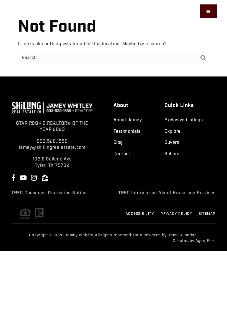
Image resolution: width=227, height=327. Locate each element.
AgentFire (205, 240)
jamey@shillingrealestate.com (52, 147)
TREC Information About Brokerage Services (167, 192)
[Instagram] (35, 177)
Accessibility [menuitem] (140, 213)
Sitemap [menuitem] (207, 213)
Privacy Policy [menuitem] (176, 213)
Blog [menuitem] (118, 142)
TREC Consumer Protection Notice (48, 192)
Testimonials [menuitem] (127, 131)
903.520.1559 (52, 141)
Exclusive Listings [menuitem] (183, 119)
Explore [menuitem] (172, 131)
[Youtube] (24, 177)
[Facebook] (14, 177)
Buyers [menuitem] (171, 142)
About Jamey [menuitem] (128, 119)
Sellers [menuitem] (171, 153)
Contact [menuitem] (122, 153)
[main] (113, 38)
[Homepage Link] (45, 10)
